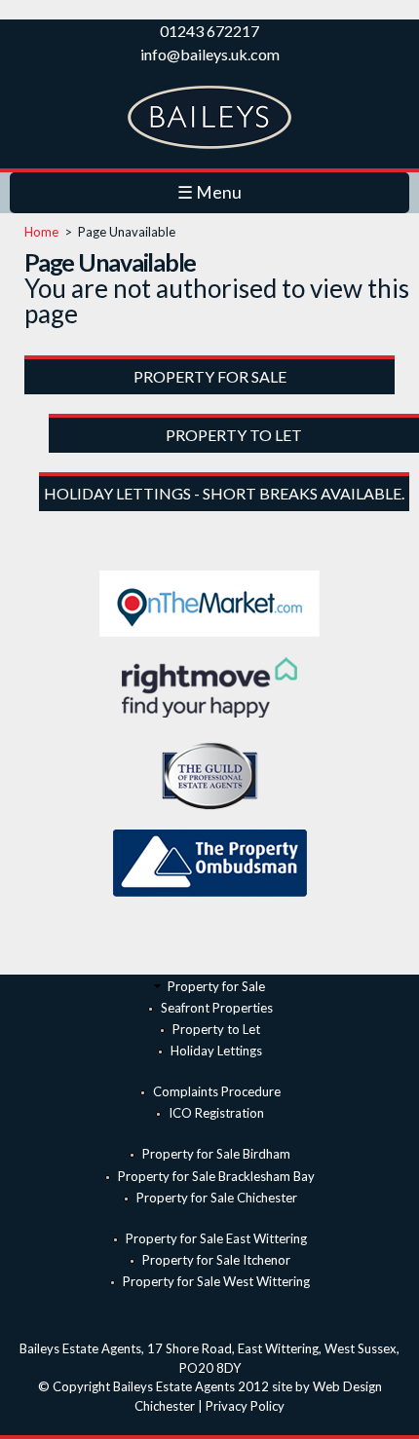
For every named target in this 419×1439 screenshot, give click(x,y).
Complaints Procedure (217, 1091)
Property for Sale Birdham (216, 1154)
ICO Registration (216, 1113)
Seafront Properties (217, 1007)
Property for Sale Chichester (216, 1197)
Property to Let (216, 1029)
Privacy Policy (245, 1406)
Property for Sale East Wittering (216, 1238)
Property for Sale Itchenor (216, 1260)
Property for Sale (216, 986)
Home (41, 232)
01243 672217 (209, 30)
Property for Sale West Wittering (216, 1281)
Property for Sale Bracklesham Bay (216, 1176)
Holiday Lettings (216, 1050)
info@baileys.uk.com (210, 54)
